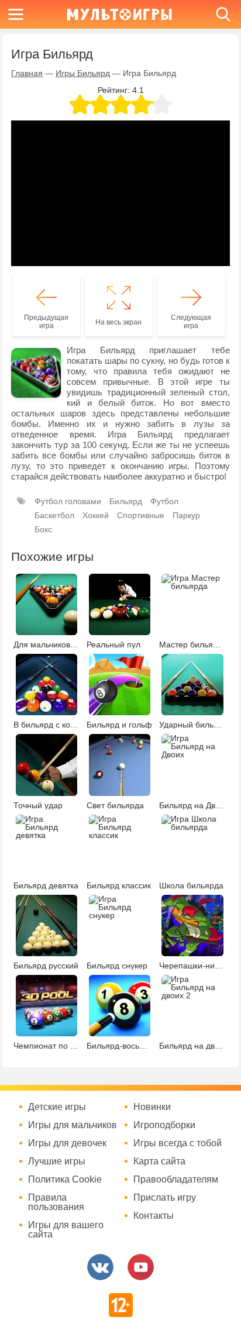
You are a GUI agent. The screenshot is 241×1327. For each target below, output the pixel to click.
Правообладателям (175, 1179)
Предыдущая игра (46, 321)
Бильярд (125, 501)
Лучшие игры (56, 1161)
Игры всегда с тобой (177, 1143)
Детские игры (57, 1107)
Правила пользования (56, 1202)
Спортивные (140, 515)
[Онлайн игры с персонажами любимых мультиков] (119, 14)
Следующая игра (191, 321)
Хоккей (95, 515)
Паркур (186, 515)
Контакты (153, 1216)
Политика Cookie (65, 1179)
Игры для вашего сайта (66, 1230)
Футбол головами (68, 501)
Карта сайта (159, 1161)
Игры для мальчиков (72, 1125)
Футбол (164, 501)
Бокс (43, 529)
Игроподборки (164, 1125)
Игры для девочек (67, 1143)
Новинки (152, 1107)
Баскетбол (54, 515)
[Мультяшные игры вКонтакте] (100, 1267)
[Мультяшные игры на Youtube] (141, 1267)
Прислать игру (164, 1197)
